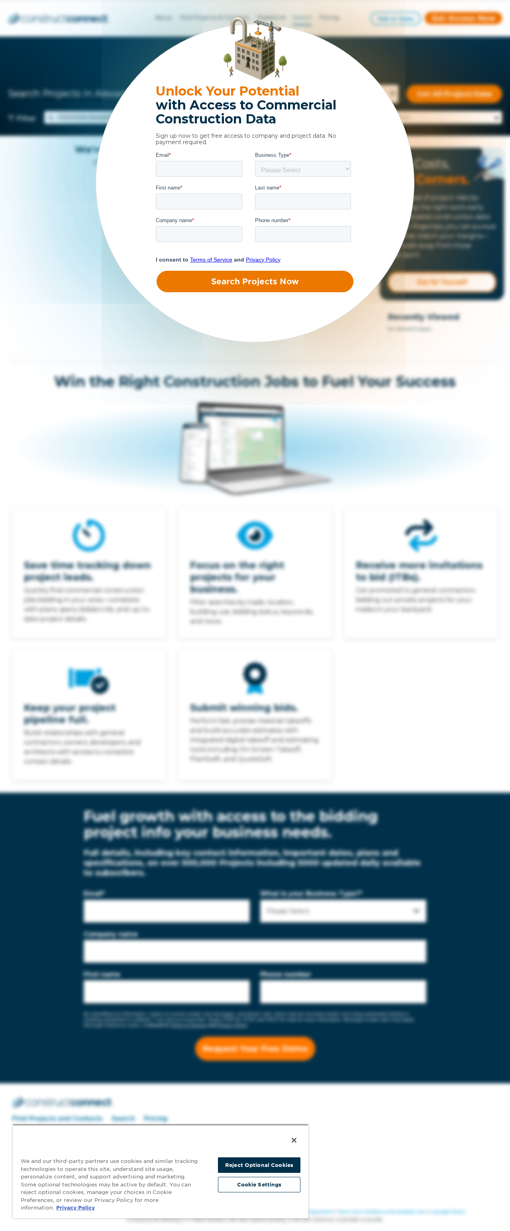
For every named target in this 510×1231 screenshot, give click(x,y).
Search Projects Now (255, 281)
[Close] (294, 1140)
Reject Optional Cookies (259, 1165)
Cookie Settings (259, 1185)
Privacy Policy (75, 1208)
